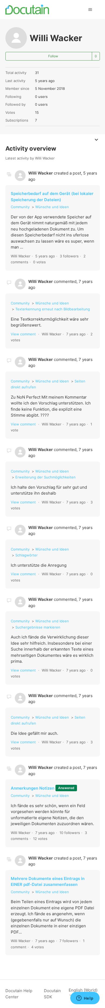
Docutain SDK (52, 993)
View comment (23, 334)
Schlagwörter (26, 555)
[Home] (27, 10)
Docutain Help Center (18, 993)
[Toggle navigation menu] (90, 9)
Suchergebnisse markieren (37, 627)
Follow (53, 56)
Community (20, 207)
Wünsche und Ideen (52, 207)
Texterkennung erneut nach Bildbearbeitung (52, 309)
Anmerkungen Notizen (32, 788)
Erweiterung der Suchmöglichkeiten (45, 477)
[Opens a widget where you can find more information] (85, 998)
